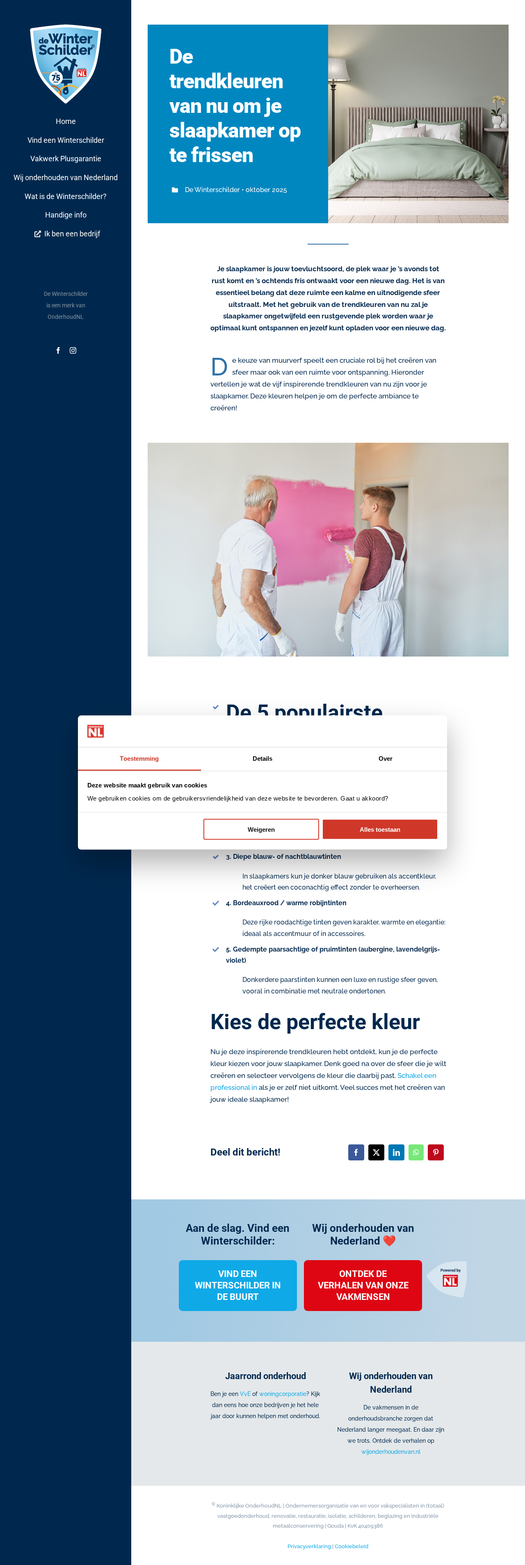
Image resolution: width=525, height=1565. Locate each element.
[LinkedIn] (396, 1152)
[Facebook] (356, 1152)
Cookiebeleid (351, 1546)
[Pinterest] (436, 1152)
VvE (245, 1394)
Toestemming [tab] (139, 758)
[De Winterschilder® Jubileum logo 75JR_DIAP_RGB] (66, 24)
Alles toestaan (380, 829)
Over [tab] (386, 758)
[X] (376, 1152)
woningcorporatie (282, 1394)
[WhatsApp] (416, 1152)
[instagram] (73, 350)
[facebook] (58, 350)
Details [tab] (263, 758)
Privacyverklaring (309, 1546)
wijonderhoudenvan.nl (390, 1451)
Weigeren (261, 829)
